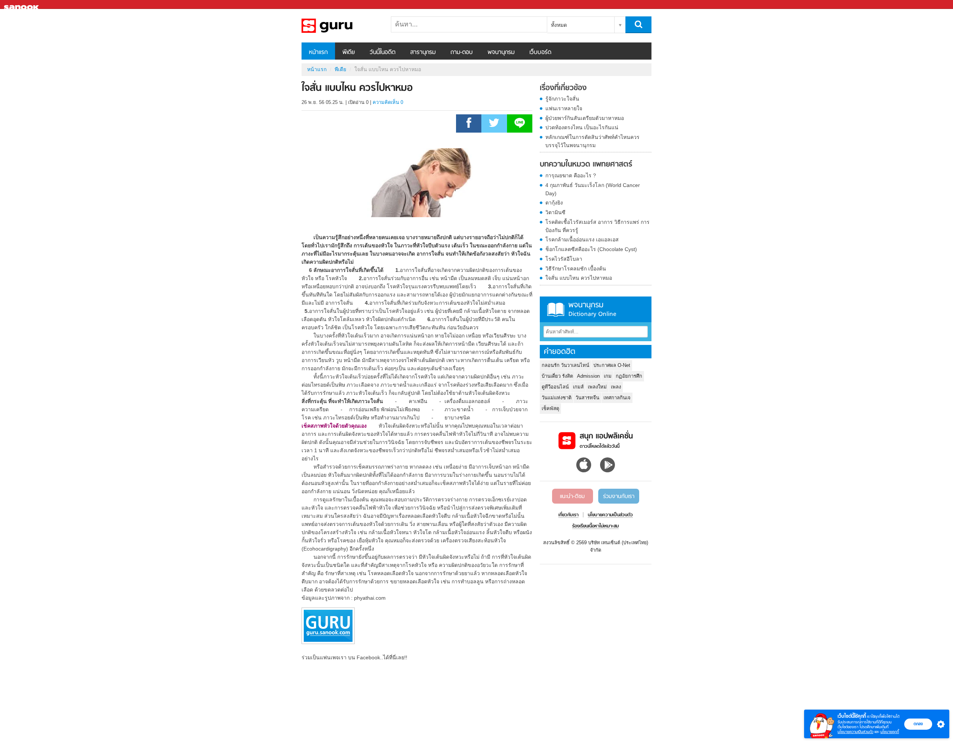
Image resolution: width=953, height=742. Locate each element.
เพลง (616, 387)
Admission (588, 376)
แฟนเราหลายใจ (563, 108)
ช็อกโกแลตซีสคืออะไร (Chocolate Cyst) (591, 249)
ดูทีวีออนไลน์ (555, 387)
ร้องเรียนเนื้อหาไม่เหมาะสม (595, 526)
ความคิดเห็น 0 (388, 102)
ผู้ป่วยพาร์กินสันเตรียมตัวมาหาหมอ (584, 118)
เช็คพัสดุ (550, 408)
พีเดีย (348, 52)
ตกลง (918, 724)
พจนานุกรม (501, 52)
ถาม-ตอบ (461, 52)
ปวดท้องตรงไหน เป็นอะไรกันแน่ (581, 127)
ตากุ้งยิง (554, 203)
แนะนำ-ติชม (572, 496)
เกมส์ (578, 387)
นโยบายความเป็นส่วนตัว (855, 732)
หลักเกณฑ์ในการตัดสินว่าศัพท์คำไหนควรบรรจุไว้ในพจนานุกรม (592, 141)
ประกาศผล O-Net (611, 365)
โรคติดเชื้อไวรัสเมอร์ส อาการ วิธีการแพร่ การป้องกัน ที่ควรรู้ (597, 226)
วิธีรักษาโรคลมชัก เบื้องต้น (575, 269)
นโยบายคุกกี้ (889, 732)
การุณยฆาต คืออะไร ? (570, 175)
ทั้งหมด (559, 25)
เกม (608, 376)
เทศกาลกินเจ (617, 397)
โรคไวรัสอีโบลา (563, 259)
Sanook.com (22, 4)
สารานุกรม (423, 52)
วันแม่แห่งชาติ (556, 397)
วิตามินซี (555, 212)
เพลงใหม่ (597, 387)
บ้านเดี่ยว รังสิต (557, 376)
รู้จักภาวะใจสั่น (562, 99)
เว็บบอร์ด (540, 52)
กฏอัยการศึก (629, 376)
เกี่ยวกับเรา (568, 515)
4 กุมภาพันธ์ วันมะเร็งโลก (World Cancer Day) (592, 189)
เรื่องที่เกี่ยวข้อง (563, 88)
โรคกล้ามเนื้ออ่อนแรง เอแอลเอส (582, 239)
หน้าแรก (318, 52)
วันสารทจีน (587, 397)
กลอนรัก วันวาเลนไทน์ (565, 365)
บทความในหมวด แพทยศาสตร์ (586, 164)
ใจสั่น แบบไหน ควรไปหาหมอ (578, 278)
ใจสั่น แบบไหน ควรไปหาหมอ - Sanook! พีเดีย (341, 26)
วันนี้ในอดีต (382, 52)
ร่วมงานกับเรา (618, 496)
